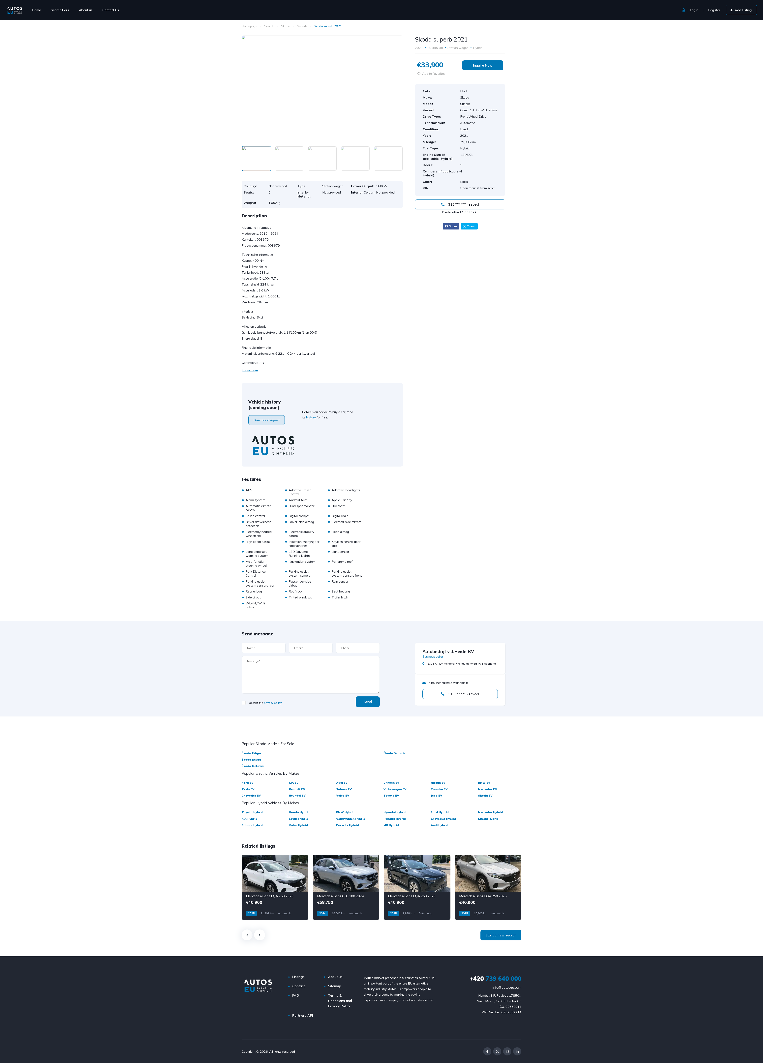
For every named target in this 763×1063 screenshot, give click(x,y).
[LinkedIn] (517, 1051)
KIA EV (294, 782)
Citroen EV (391, 782)
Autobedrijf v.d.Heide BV (448, 651)
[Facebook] (487, 1051)
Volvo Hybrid (298, 825)
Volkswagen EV (395, 789)
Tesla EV (248, 789)
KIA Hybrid (249, 819)
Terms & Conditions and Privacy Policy (340, 1000)
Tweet (471, 226)
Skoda (285, 26)
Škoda (251, 753)
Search (269, 26)
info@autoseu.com (506, 987)
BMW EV (484, 782)
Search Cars (60, 10)
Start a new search (500, 935)
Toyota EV (391, 795)
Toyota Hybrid (252, 812)
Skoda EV (485, 795)
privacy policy (273, 703)
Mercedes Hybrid (490, 812)
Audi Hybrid (439, 825)
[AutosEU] (15, 10)
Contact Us (110, 10)
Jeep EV (436, 795)
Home (36, 10)
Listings (298, 977)
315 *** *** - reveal (463, 204)
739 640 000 (495, 978)
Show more (250, 370)
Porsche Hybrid (347, 825)
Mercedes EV (487, 789)
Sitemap (334, 986)
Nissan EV (438, 782)
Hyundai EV (297, 795)
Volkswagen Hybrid (350, 819)
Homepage (249, 26)
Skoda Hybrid (488, 819)
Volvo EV (342, 795)
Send (368, 702)
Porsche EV (439, 789)
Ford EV (248, 782)
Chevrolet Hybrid (443, 819)
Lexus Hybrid (298, 819)
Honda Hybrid (299, 812)
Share (453, 226)
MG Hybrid (391, 825)
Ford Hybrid (440, 812)
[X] (497, 1051)
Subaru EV (344, 789)
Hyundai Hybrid (394, 812)
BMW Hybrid (345, 812)
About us (85, 10)
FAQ (295, 995)
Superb (302, 26)
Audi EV (342, 782)
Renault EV (297, 789)
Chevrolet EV (251, 795)
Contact (298, 986)
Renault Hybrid (394, 819)
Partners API (302, 1015)
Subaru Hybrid (252, 825)
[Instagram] (507, 1051)
